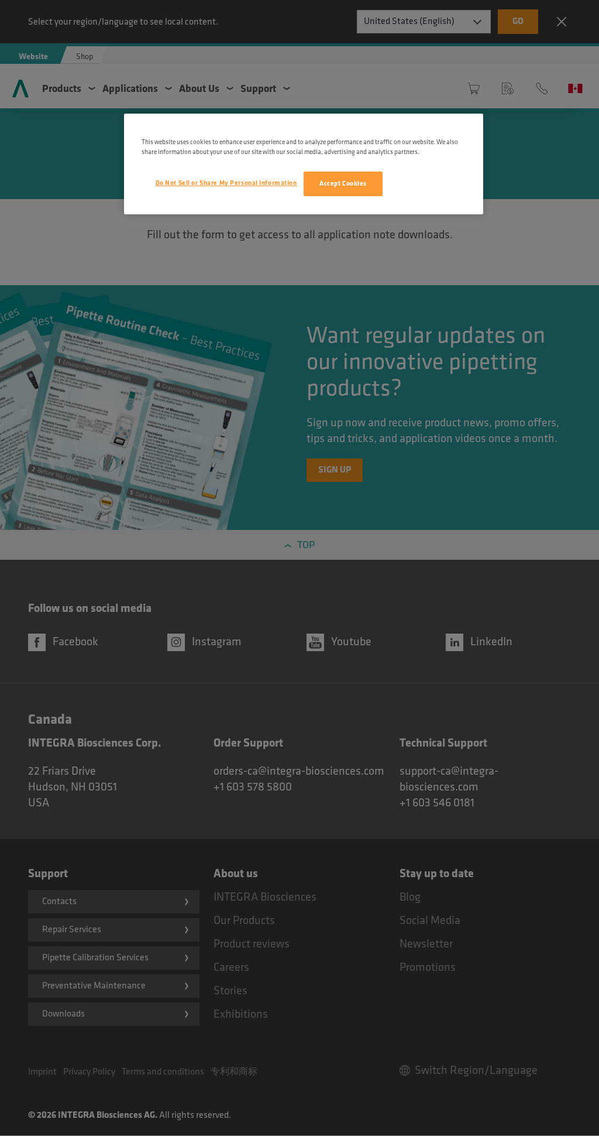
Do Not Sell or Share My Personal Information (226, 183)
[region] (303, 164)
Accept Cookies (343, 183)
